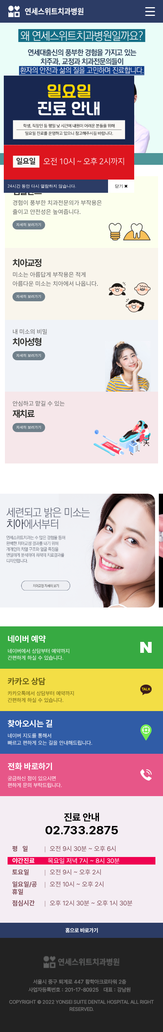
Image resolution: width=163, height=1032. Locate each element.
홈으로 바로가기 (81, 930)
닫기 (119, 186)
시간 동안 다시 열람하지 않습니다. (42, 186)
